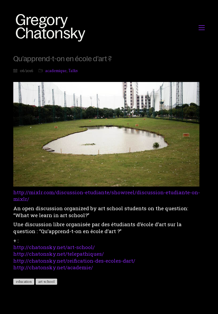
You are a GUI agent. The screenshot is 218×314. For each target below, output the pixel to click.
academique (55, 70)
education (24, 281)
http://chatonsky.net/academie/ (53, 267)
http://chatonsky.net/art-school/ (54, 247)
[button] (202, 27)
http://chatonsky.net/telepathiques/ (58, 253)
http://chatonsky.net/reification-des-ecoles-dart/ (74, 260)
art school (46, 281)
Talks (73, 70)
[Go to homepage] (52, 27)
